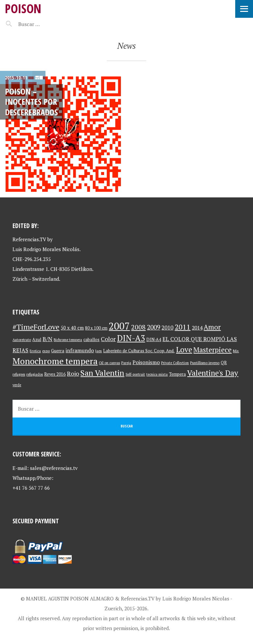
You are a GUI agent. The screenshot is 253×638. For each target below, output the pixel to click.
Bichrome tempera (68, 339)
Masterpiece (212, 349)
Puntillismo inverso (204, 363)
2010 (167, 327)
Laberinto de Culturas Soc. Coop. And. (139, 351)
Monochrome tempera (55, 360)
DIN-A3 (131, 338)
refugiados (34, 374)
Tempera (177, 374)
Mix (236, 351)
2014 (197, 327)
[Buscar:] (45, 24)
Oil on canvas (109, 363)
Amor (212, 327)
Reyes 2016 (55, 374)
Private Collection (175, 363)
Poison (23, 8)
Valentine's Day (212, 373)
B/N (47, 339)
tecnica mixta (157, 374)
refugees (19, 374)
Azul (36, 339)
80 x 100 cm (96, 328)
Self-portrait (135, 374)
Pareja (126, 363)
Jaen (98, 351)
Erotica (35, 351)
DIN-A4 (153, 339)
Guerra (57, 351)
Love (184, 349)
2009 (153, 327)
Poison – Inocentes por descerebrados (31, 102)
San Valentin (102, 372)
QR (224, 362)
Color (108, 339)
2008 (138, 327)
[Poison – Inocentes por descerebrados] (63, 134)
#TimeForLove (36, 327)
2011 (182, 327)
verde (17, 385)
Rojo (73, 373)
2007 (119, 326)
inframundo (80, 350)
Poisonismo (146, 362)
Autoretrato (22, 339)
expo (46, 351)
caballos (91, 339)
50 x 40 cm (72, 328)
